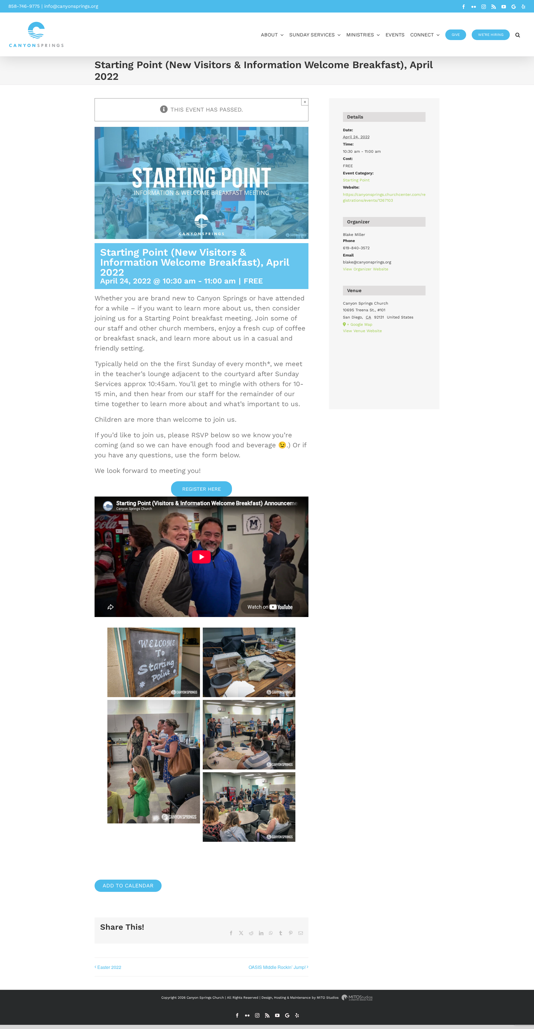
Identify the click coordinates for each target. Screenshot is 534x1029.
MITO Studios (328, 998)
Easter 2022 (109, 967)
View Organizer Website (365, 269)
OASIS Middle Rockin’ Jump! (277, 967)
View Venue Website (362, 331)
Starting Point (356, 180)
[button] (517, 34)
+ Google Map (359, 324)
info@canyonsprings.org (71, 6)
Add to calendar (128, 885)
